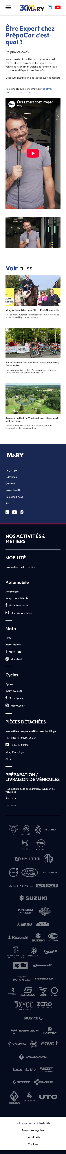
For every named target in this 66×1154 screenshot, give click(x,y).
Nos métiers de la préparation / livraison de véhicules (30, 790)
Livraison (11, 805)
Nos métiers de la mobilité (20, 567)
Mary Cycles (16, 698)
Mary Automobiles (19, 605)
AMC (8, 758)
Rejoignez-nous (14, 496)
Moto (9, 637)
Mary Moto (15, 651)
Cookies (33, 1144)
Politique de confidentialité (33, 1123)
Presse (9, 503)
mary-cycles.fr (14, 690)
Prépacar (11, 798)
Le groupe (11, 470)
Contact (10, 483)
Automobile (12, 591)
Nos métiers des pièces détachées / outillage (31, 731)
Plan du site (33, 1137)
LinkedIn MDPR (19, 745)
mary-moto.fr (13, 644)
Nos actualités (13, 490)
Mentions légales (33, 1130)
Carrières (11, 476)
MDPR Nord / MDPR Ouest (21, 737)
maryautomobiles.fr (17, 598)
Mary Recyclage (15, 752)
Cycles (9, 684)
